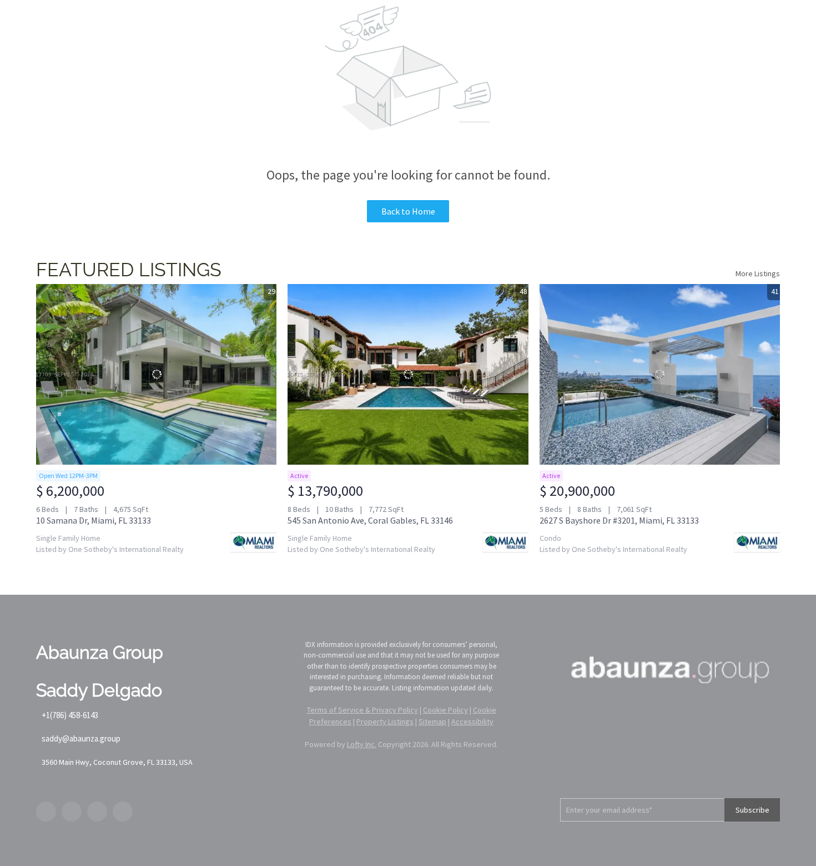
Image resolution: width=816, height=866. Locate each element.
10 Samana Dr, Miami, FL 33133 (93, 520)
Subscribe (752, 810)
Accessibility (472, 721)
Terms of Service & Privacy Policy (362, 710)
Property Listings (385, 721)
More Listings (758, 273)
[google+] (123, 812)
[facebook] (46, 812)
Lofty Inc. (361, 744)
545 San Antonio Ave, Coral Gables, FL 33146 (370, 520)
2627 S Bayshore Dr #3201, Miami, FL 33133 (619, 520)
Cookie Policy (445, 710)
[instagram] (97, 812)
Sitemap (432, 721)
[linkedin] (72, 812)
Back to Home (408, 211)
